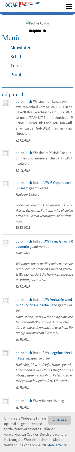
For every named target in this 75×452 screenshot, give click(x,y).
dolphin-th (24, 101)
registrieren (43, 12)
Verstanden (59, 420)
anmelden (62, 12)
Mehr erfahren (58, 445)
